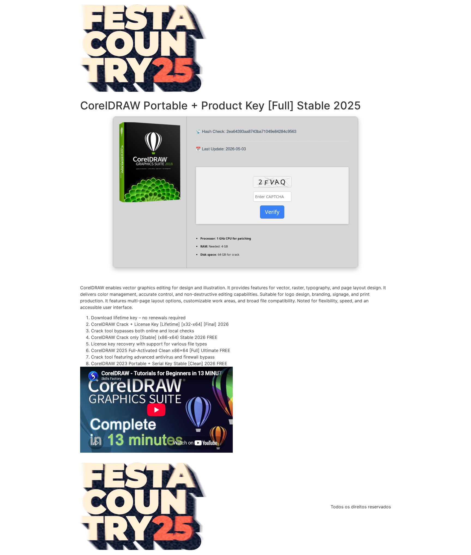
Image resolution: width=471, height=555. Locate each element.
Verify (272, 212)
